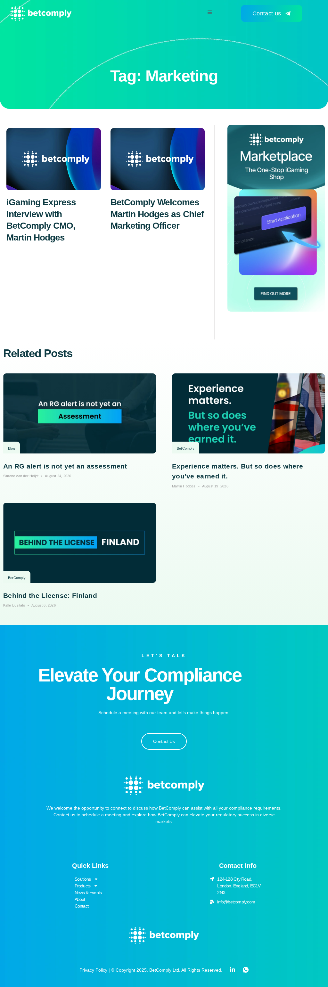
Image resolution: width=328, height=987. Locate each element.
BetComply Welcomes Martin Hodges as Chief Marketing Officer (157, 214)
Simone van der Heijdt (20, 476)
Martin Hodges (184, 486)
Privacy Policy (93, 970)
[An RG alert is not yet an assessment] (79, 413)
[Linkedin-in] (232, 970)
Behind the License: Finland (50, 595)
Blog (11, 448)
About (80, 899)
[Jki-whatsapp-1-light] (246, 970)
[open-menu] (209, 13)
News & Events (88, 892)
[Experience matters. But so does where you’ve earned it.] (248, 413)
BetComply (185, 448)
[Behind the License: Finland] (79, 543)
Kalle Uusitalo (14, 605)
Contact (81, 906)
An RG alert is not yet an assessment (65, 466)
